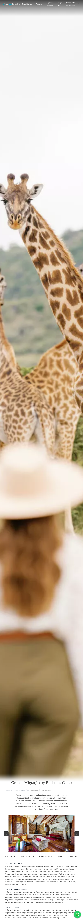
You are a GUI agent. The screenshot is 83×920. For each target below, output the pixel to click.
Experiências (27, 4)
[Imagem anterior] (6, 833)
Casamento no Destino (70, 4)
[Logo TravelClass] (7, 4)
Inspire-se (61, 4)
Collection (16, 4)
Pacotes (39, 4)
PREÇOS (60, 856)
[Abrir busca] (78, 4)
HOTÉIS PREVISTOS (46, 856)
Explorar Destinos (50, 4)
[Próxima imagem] (76, 833)
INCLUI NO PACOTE (27, 856)
